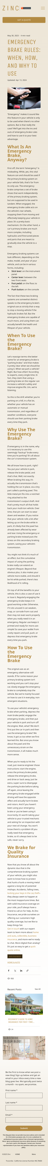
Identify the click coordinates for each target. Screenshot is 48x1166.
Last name (11, 1102)
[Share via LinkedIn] (21, 970)
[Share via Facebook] (8, 970)
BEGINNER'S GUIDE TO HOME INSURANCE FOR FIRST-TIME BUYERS (20, 1020)
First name (11, 1090)
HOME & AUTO (13, 962)
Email (9, 1114)
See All (38, 989)
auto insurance (15, 956)
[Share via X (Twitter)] (15, 970)
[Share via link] (27, 970)
